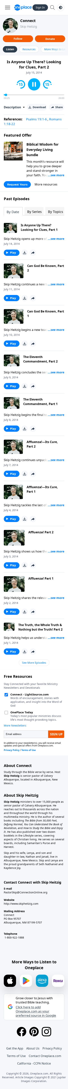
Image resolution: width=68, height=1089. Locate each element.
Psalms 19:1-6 (36, 119)
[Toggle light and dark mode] (60, 7)
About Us (32, 1048)
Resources (29, 49)
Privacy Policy (52, 1048)
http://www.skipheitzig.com (21, 903)
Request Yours (17, 184)
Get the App (14, 1048)
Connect (28, 20)
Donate (50, 39)
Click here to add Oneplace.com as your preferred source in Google (36, 1011)
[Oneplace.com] (23, 7)
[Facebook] (21, 1031)
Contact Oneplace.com (45, 1056)
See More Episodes (34, 662)
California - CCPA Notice (34, 1063)
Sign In (40, 7)
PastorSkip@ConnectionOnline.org (25, 892)
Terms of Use (16, 1056)
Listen (10, 49)
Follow (18, 38)
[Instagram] (46, 1031)
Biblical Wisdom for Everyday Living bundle (42, 149)
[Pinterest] (34, 1031)
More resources (46, 184)
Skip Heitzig (28, 26)
